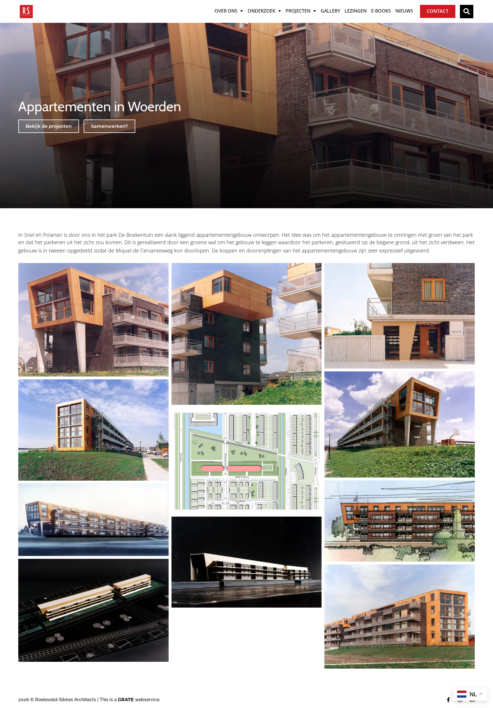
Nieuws (404, 11)
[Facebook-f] (448, 699)
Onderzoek (261, 11)
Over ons (226, 11)
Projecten (298, 11)
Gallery (330, 11)
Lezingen (356, 11)
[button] (466, 11)
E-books (381, 11)
